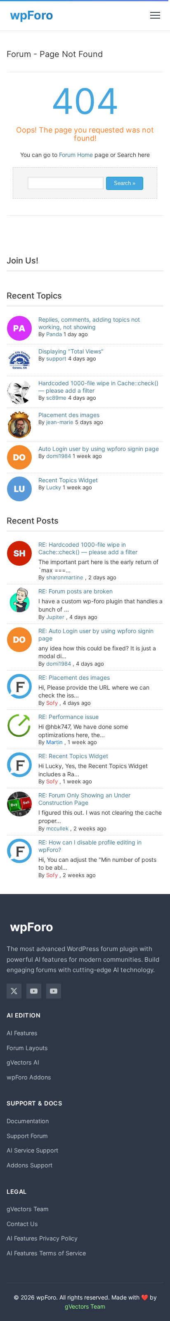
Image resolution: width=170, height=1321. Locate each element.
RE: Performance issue (68, 716)
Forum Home (76, 154)
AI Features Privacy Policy (42, 1238)
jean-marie (59, 422)
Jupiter (55, 617)
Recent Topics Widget (68, 480)
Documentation (28, 1120)
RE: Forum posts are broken (75, 591)
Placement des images (68, 414)
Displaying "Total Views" (71, 351)
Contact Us (22, 1223)
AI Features (22, 1032)
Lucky (53, 487)
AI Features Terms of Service (46, 1253)
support (56, 358)
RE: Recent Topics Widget (73, 755)
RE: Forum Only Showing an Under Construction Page (84, 799)
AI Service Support (32, 1150)
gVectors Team (28, 1208)
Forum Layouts (27, 1047)
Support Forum (27, 1135)
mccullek (57, 828)
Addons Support (29, 1165)
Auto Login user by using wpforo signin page (98, 448)
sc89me (56, 397)
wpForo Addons (29, 1077)
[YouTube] (33, 991)
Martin (54, 742)
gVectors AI (23, 1062)
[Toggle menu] (155, 15)
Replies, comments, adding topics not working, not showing (89, 323)
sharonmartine (64, 577)
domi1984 (58, 456)
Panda (54, 334)
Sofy (52, 703)
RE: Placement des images (74, 677)
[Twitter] (14, 991)
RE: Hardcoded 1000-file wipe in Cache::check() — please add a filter (87, 548)
